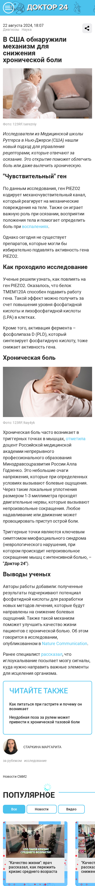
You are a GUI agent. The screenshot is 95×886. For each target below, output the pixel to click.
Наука (27, 29)
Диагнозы (11, 29)
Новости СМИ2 (15, 776)
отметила (76, 438)
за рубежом (12, 760)
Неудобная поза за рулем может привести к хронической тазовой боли (44, 719)
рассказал (51, 654)
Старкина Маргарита (42, 747)
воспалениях (35, 226)
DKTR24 (47, 7)
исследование (35, 760)
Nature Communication (64, 643)
